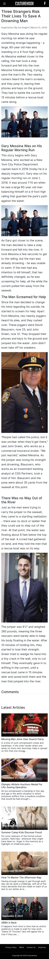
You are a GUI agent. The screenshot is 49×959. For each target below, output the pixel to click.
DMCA (21, 947)
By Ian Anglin (22, 27)
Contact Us (31, 947)
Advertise (42, 947)
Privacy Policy (10, 947)
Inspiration (7, 27)
